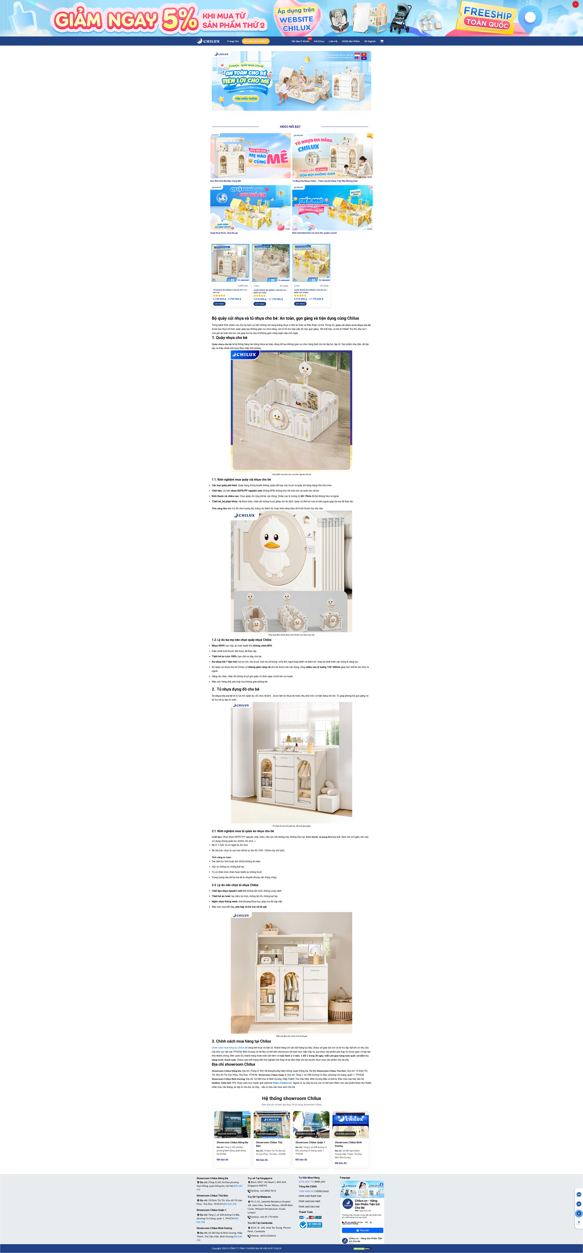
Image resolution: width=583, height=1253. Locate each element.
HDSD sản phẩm (351, 41)
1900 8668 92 (306, 1191)
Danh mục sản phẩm (254, 41)
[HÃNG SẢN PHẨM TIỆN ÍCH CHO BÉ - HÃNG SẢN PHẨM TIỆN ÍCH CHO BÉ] (208, 40)
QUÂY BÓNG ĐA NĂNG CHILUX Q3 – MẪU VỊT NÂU (271, 291)
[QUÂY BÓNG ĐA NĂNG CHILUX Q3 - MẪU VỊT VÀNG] (311, 263)
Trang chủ (233, 41)
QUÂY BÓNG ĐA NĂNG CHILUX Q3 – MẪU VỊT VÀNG (311, 291)
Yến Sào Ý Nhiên (300, 41)
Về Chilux (319, 41)
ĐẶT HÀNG (219, 304)
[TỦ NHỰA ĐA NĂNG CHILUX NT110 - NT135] (230, 263)
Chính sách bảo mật (309, 1206)
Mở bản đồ (222, 1159)
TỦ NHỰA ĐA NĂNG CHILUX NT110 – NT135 (230, 291)
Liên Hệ (333, 41)
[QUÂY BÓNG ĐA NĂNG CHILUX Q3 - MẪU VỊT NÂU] (271, 263)
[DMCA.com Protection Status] (362, 1247)
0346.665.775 (306, 1181)
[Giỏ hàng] (382, 41)
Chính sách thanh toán (310, 1196)
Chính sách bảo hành (309, 1201)
